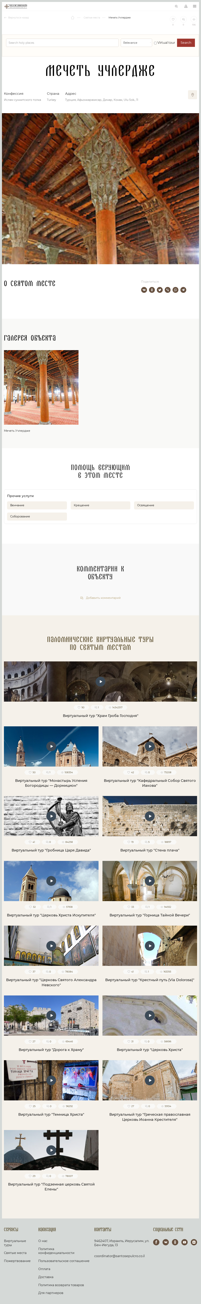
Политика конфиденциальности (56, 1251)
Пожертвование (17, 1261)
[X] (160, 290)
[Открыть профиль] (186, 6)
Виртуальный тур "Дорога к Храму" (51, 1050)
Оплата (44, 1269)
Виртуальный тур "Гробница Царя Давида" (51, 850)
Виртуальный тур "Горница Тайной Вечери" (150, 915)
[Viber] (168, 290)
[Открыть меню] (194, 6)
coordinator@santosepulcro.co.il (119, 1256)
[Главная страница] (73, 17)
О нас (43, 1241)
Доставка (45, 1277)
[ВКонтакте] (144, 290)
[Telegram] (183, 290)
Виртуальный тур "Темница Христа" (51, 1114)
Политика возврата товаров (61, 1285)
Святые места (15, 1253)
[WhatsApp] (175, 290)
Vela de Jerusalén (16, 6)
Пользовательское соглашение (64, 1261)
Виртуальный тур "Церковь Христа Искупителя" (51, 915)
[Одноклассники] (152, 290)
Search (186, 43)
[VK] (166, 1242)
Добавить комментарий (103, 598)
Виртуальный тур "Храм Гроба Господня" (100, 716)
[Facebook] (156, 1242)
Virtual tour (166, 43)
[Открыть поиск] (176, 6)
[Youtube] (184, 1242)
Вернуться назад (18, 17)
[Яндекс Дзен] (194, 1242)
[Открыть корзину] (168, 6)
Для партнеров (50, 1293)
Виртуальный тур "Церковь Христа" (150, 1050)
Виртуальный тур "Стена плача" (149, 850)
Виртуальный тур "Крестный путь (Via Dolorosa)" (149, 980)
